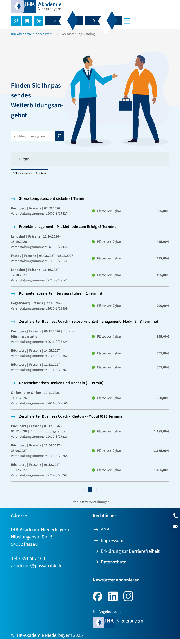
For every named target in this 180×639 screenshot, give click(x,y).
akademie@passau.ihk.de (36, 565)
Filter (24, 159)
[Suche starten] (59, 136)
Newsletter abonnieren (116, 579)
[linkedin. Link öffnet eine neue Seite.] (113, 595)
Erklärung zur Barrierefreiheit (130, 551)
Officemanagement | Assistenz (29, 173)
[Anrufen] (175, 515)
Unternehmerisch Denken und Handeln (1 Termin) (61, 383)
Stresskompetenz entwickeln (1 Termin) (53, 198)
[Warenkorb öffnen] (38, 21)
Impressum (112, 540)
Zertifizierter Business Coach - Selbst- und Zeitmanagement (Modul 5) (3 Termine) (88, 321)
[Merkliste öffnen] (27, 21)
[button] (16, 21)
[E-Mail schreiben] (175, 526)
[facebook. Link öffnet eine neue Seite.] (97, 595)
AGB (105, 529)
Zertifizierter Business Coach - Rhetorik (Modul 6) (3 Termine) (71, 416)
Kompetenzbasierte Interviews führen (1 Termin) (60, 293)
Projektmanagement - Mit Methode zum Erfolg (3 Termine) (68, 226)
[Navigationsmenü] (127, 21)
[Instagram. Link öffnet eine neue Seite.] (128, 595)
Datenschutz (113, 561)
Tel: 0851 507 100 (28, 558)
